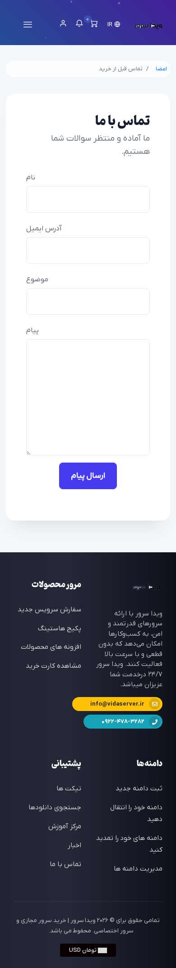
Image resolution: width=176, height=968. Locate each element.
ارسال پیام (88, 476)
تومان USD (83, 950)
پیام (32, 330)
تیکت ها (68, 788)
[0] (93, 25)
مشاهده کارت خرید (53, 665)
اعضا (161, 69)
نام (30, 177)
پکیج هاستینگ (59, 628)
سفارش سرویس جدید (49, 609)
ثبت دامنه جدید (139, 788)
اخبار (74, 845)
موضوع (37, 279)
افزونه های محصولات (51, 646)
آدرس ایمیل (44, 228)
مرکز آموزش (64, 826)
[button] (114, 24)
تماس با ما (65, 864)
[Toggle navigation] (27, 24)
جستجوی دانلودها (54, 807)
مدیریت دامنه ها (138, 868)
